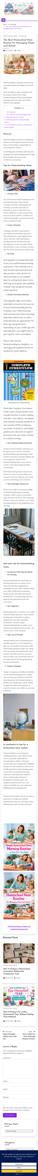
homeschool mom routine (14, 117)
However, (11, 112)
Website (6, 1097)
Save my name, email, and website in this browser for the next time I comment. (17, 1109)
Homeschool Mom (10, 36)
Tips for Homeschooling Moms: (19, 114)
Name (5, 1081)
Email (5, 1089)
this (10, 347)
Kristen (18, 50)
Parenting (22, 36)
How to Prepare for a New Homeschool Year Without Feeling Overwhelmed (18, 1014)
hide (22, 108)
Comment (7, 1058)
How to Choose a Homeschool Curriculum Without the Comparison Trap (16, 971)
